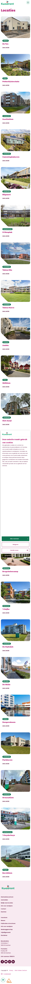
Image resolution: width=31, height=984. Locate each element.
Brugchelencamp (10, 571)
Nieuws (3, 920)
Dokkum (5, 719)
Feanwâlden (6, 266)
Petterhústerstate (10, 81)
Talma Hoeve (8, 307)
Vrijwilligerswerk (6, 932)
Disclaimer (4, 935)
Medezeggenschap (7, 929)
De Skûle (6, 684)
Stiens (5, 78)
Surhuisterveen (7, 229)
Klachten (3, 912)
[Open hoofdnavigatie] (28, 2)
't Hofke (5, 609)
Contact (3, 909)
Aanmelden (4, 900)
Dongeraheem (8, 722)
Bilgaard (6, 194)
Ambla (5, 345)
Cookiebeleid (7, 974)
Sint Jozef (7, 420)
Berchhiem (7, 873)
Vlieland (5, 40)
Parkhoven (7, 760)
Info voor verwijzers (7, 906)
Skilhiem (6, 383)
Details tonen (14, 550)
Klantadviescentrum (7, 897)
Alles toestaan (14, 539)
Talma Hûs (7, 270)
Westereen (6, 568)
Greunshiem (8, 797)
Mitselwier (6, 681)
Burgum (5, 869)
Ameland (5, 342)
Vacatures (4, 917)
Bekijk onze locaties (7, 903)
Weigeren (15, 544)
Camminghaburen (10, 157)
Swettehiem (7, 119)
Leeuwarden (6, 116)
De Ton (5, 44)
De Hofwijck (7, 647)
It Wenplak (7, 232)
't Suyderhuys (8, 835)
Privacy (11, 970)
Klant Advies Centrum (21, 970)
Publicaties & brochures (8, 923)
